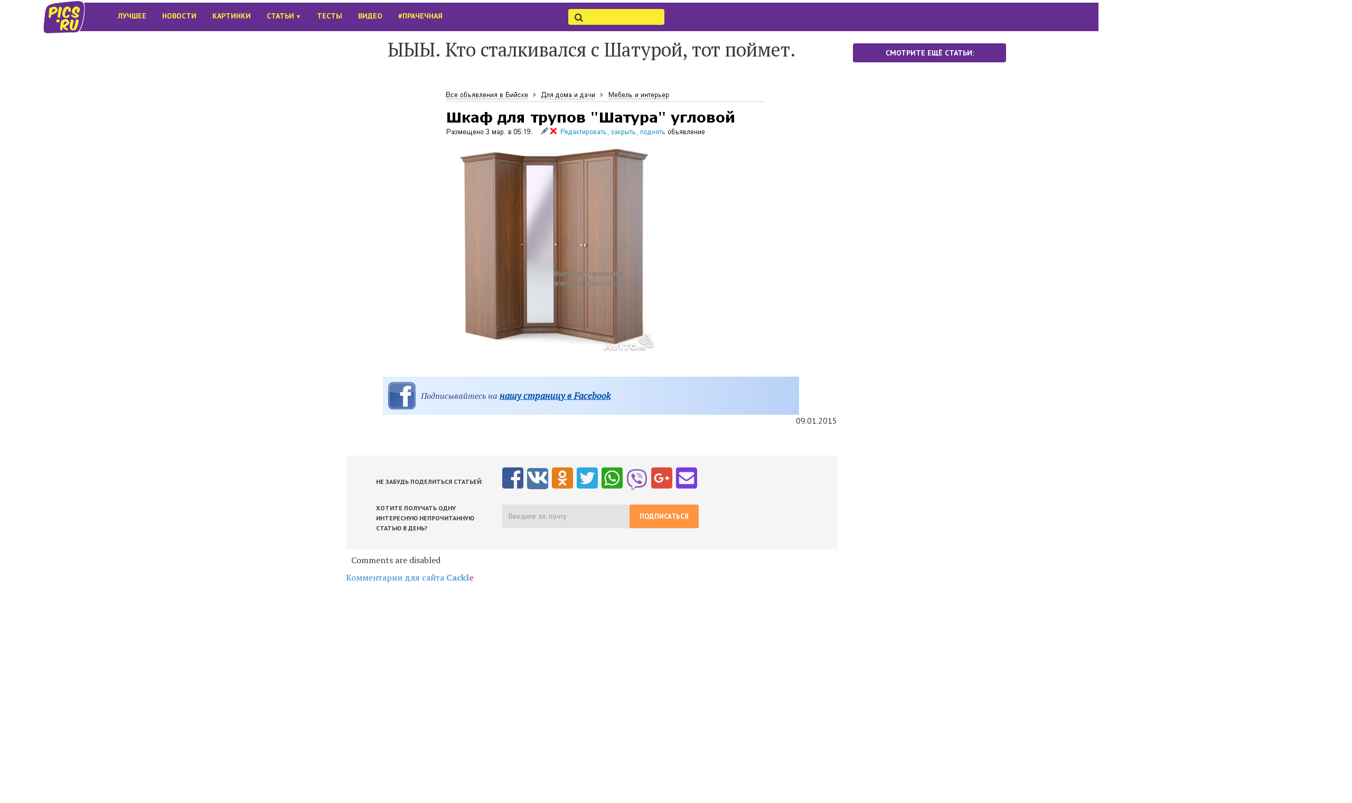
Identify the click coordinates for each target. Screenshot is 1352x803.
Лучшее (132, 16)
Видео (370, 16)
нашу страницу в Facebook (555, 395)
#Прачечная (420, 16)
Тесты (329, 16)
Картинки (231, 16)
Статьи (284, 16)
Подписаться (664, 516)
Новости (179, 16)
